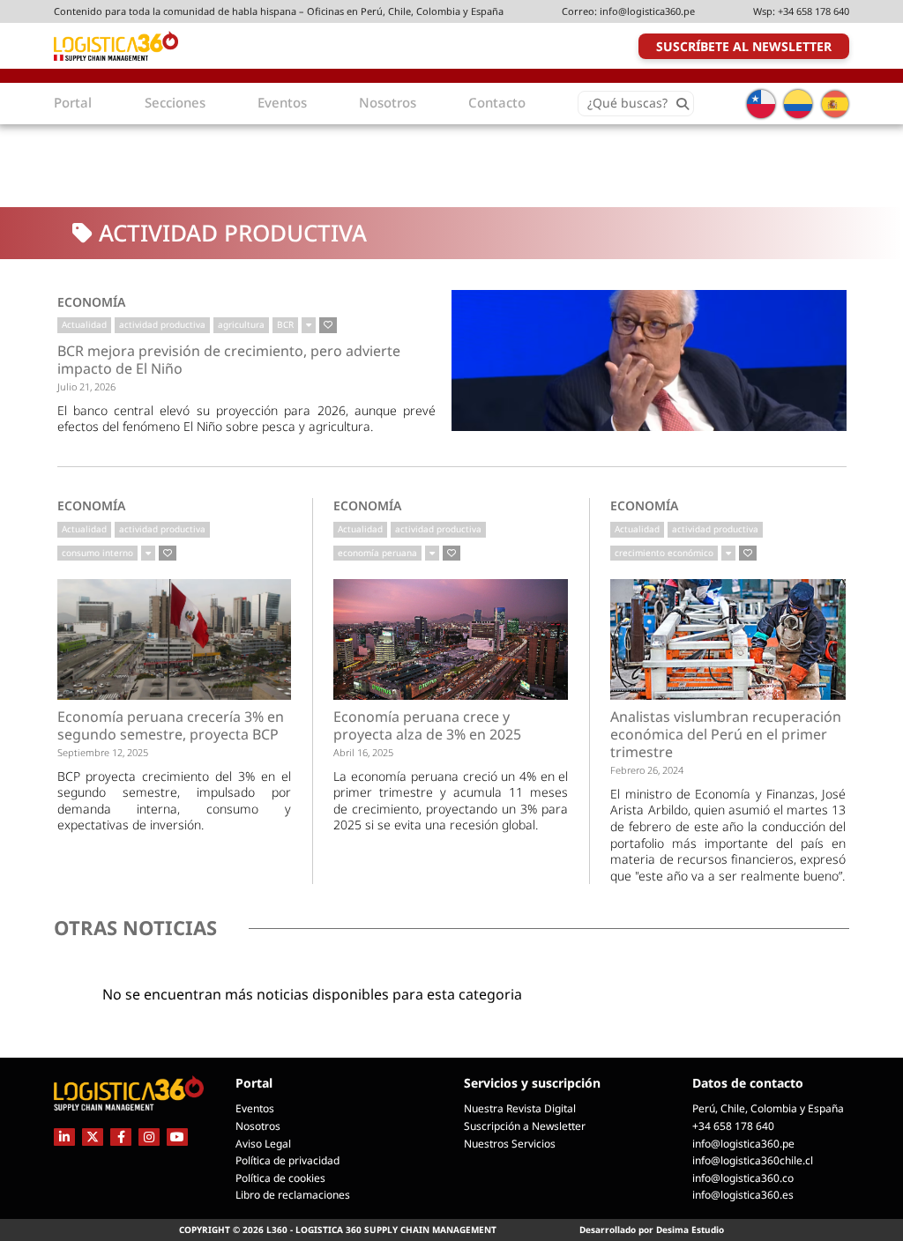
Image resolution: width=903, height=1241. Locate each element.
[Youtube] (177, 1136)
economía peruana (377, 552)
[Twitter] (92, 1136)
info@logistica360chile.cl (752, 1160)
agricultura (241, 324)
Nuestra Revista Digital (520, 1108)
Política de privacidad (287, 1160)
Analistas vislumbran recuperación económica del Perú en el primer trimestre (725, 735)
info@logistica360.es (743, 1194)
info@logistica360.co (743, 1177)
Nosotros (257, 1125)
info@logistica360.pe (647, 11)
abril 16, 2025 (363, 752)
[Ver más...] (309, 325)
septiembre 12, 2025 (102, 752)
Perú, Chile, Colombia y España (768, 1108)
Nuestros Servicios (510, 1143)
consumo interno (97, 552)
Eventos (254, 1108)
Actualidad (84, 324)
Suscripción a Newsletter (525, 1125)
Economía (91, 302)
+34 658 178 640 (813, 11)
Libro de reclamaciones (292, 1194)
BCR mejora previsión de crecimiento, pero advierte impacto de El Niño (228, 360)
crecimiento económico (664, 552)
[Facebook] (121, 1136)
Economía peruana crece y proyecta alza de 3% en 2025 (427, 726)
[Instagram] (149, 1136)
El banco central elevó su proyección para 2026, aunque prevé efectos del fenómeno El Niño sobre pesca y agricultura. (247, 418)
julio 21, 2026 (86, 386)
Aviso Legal (263, 1143)
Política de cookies (280, 1177)
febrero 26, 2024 (646, 770)
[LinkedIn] (64, 1136)
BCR (285, 324)
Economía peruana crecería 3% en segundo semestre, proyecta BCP (170, 726)
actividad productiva (162, 324)
